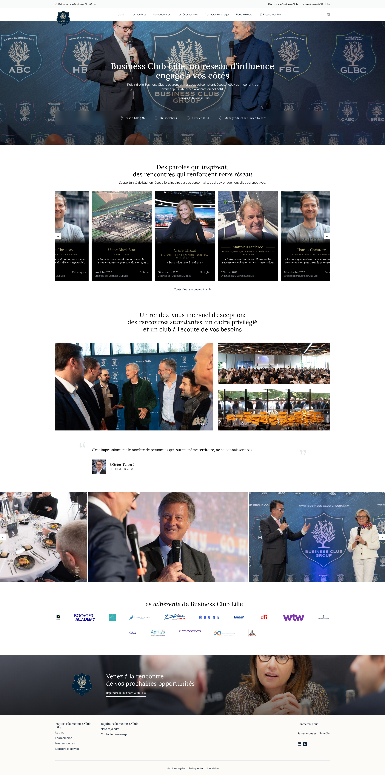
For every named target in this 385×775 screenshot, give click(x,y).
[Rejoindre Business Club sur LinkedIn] (328, 14)
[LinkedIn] (299, 744)
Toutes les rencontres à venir (192, 289)
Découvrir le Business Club (283, 4)
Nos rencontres (161, 14)
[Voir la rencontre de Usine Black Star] (88, 236)
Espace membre (272, 14)
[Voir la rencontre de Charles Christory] (278, 236)
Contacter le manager (217, 14)
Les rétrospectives (188, 14)
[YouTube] (305, 744)
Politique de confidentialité (204, 768)
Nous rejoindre (244, 14)
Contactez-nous (307, 724)
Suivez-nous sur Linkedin (313, 733)
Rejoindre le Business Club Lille (126, 692)
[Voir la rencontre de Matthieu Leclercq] (214, 236)
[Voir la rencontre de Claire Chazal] (151, 236)
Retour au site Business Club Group (77, 4)
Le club (120, 14)
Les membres (139, 14)
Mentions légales (176, 768)
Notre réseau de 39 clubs (316, 4)
